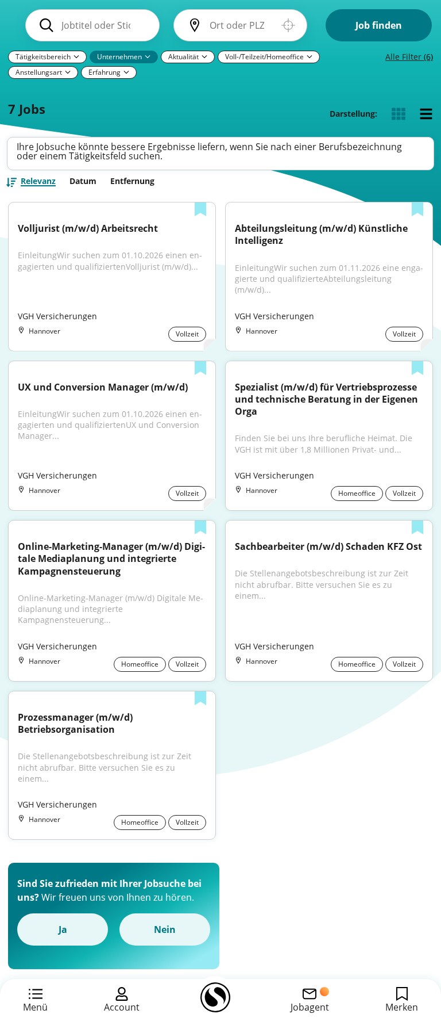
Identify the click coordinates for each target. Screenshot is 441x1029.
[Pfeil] (76, 56)
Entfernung (132, 181)
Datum (82, 181)
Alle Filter (409, 56)
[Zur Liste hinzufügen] (200, 210)
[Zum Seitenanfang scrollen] (406, 958)
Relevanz (38, 181)
